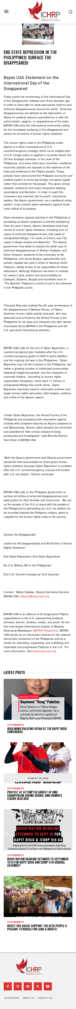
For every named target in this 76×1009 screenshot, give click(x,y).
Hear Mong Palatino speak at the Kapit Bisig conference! (37, 730)
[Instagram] (18, 986)
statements (15, 725)
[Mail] (28, 986)
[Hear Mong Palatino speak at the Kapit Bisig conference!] (38, 699)
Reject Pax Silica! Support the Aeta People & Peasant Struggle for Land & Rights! (37, 927)
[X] (38, 986)
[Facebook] (8, 986)
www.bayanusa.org (44, 651)
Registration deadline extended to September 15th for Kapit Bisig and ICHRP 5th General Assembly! (37, 862)
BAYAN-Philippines (45, 630)
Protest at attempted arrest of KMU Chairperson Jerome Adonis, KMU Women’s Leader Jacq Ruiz (34, 795)
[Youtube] (48, 986)
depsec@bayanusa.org (34, 596)
